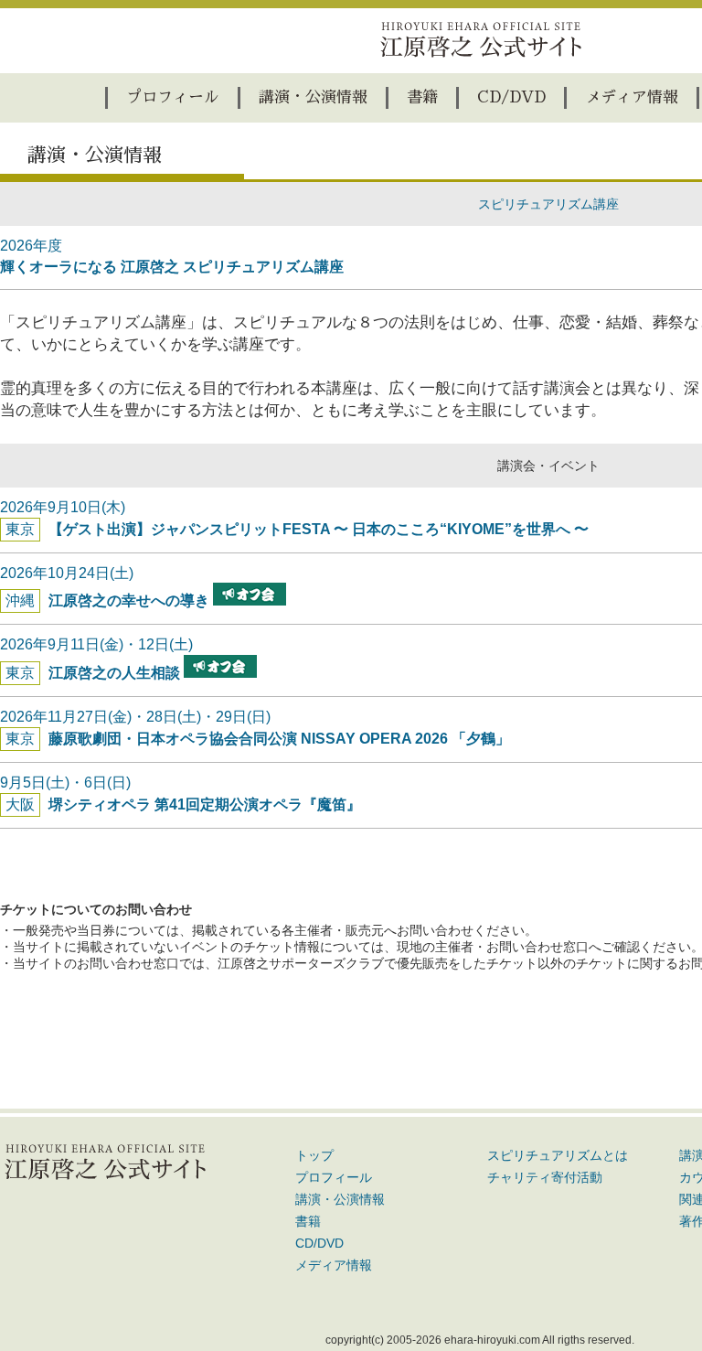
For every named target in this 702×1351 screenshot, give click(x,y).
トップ (314, 1155)
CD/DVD (511, 97)
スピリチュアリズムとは (557, 1155)
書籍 (422, 97)
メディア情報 (631, 97)
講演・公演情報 (313, 97)
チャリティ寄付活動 (544, 1177)
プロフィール (172, 97)
